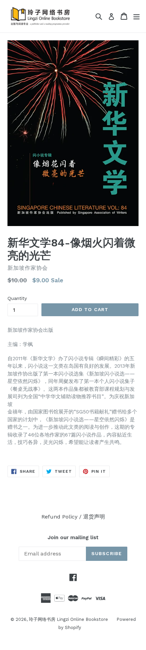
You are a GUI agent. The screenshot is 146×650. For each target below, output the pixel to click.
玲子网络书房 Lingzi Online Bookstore (68, 619)
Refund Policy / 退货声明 (73, 516)
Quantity (17, 298)
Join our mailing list (73, 537)
